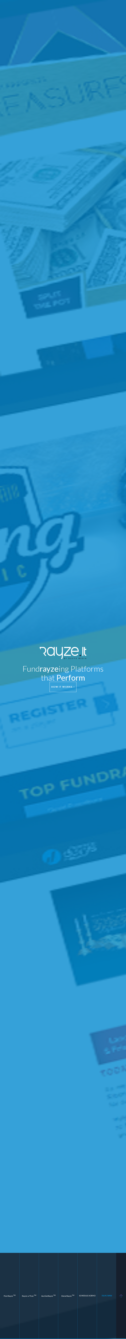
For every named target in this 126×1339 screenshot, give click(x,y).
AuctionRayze (48, 1295)
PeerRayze (10, 1295)
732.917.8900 (106, 1296)
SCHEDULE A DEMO (87, 1296)
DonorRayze (67, 1295)
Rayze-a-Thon (29, 1295)
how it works (62, 686)
